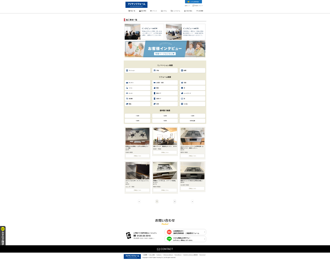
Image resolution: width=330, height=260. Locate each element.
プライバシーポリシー (168, 254)
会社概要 (145, 254)
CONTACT (166, 249)
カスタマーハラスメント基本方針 (191, 254)
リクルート (159, 254)
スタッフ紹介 (152, 254)
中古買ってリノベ (199, 5)
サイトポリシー (178, 254)
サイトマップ (202, 254)
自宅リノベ (187, 5)
